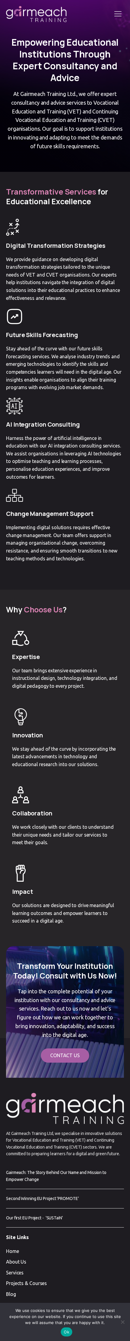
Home (12, 1251)
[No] (122, 1322)
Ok (66, 1332)
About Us (16, 1261)
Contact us (65, 1055)
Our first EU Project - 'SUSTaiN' (34, 1217)
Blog (11, 1294)
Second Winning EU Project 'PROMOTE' (42, 1198)
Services (15, 1272)
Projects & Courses (26, 1283)
